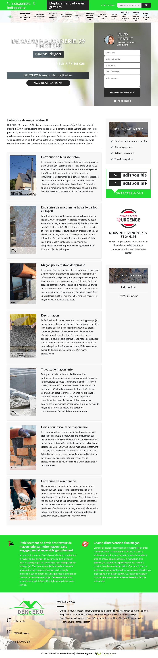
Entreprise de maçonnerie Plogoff (106, 611)
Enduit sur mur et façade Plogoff (75, 611)
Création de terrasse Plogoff (106, 618)
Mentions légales (83, 654)
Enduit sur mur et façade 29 (136, 16)
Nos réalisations (48, 83)
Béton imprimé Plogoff (77, 615)
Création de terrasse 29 (53, 16)
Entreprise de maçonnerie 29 (25, 16)
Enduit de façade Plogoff (78, 622)
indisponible (20, 3)
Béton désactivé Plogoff (99, 615)
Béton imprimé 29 (114, 16)
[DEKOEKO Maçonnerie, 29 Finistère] (10, 16)
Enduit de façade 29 (146, 16)
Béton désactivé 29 (102, 16)
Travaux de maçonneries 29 (39, 16)
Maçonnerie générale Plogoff (79, 618)
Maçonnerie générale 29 (66, 16)
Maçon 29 (78, 16)
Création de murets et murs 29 (125, 16)
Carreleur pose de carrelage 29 (90, 16)
